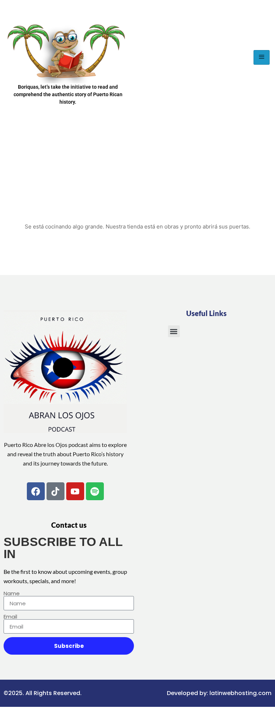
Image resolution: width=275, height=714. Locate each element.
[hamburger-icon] (262, 57)
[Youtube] (75, 491)
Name (12, 593)
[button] (174, 331)
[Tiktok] (55, 491)
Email (10, 616)
